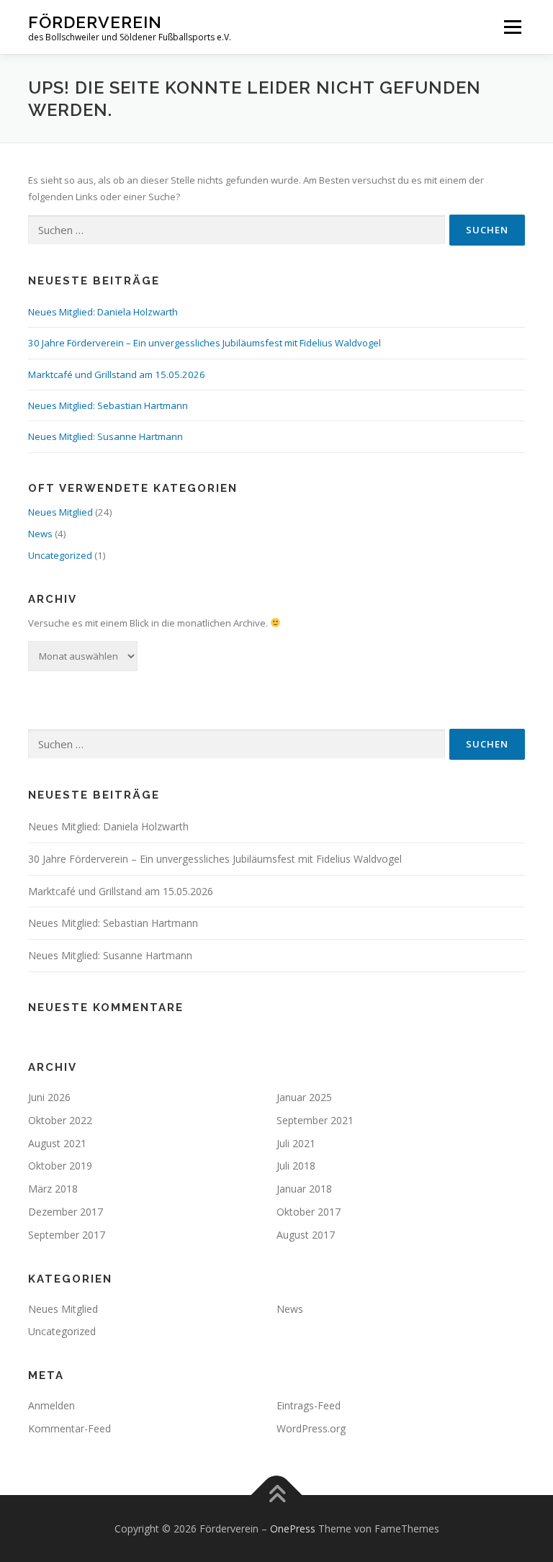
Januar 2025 (304, 1097)
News (40, 533)
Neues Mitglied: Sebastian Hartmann (108, 405)
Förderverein (95, 22)
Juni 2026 (49, 1097)
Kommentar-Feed (69, 1428)
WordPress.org (311, 1428)
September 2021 (315, 1120)
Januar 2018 (304, 1188)
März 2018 (53, 1188)
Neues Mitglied (60, 512)
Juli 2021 (295, 1143)
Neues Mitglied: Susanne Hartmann (105, 436)
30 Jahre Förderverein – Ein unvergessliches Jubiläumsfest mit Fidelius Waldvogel (204, 342)
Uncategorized (60, 555)
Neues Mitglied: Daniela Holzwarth (103, 311)
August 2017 (305, 1235)
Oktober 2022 (60, 1120)
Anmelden (51, 1405)
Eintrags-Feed (308, 1405)
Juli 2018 (295, 1165)
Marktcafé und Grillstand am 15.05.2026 (116, 374)
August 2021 (57, 1143)
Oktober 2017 (308, 1211)
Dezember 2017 (65, 1211)
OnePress (292, 1528)
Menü (512, 26)
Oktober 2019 (60, 1165)
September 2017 (66, 1235)
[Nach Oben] (276, 1494)
